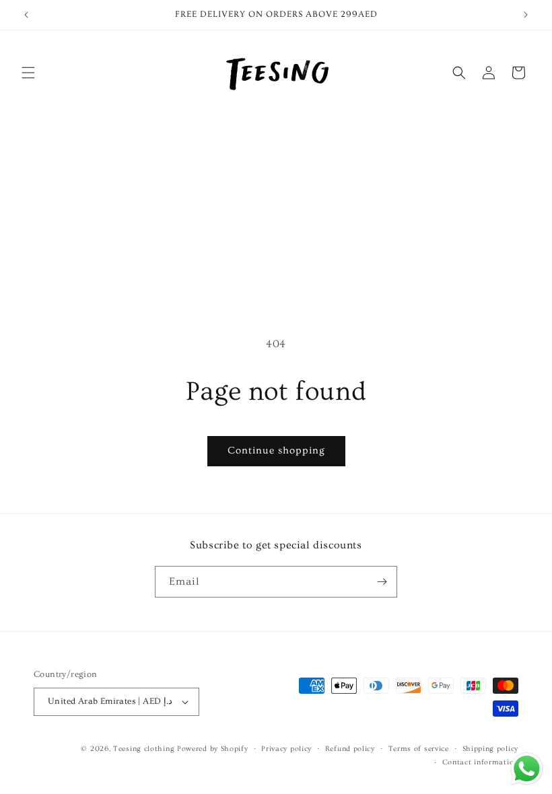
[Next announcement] (526, 15)
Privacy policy (286, 748)
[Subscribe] (381, 582)
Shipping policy (490, 748)
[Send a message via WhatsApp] (526, 768)
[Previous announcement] (26, 15)
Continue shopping (276, 450)
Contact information (480, 762)
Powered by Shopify (212, 748)
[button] (28, 72)
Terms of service (418, 748)
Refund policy (350, 748)
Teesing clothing (143, 748)
